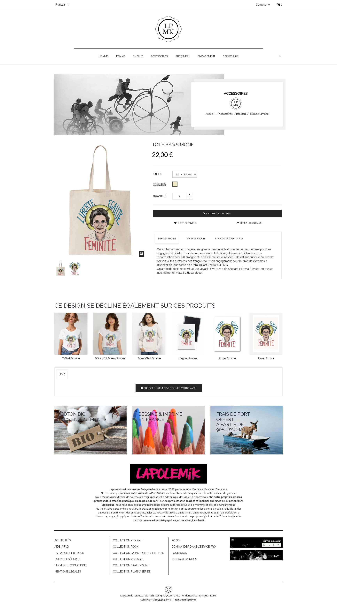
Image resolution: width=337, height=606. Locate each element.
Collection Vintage (127, 559)
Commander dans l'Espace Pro (193, 546)
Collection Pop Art (127, 540)
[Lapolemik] (168, 28)
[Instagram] (264, 545)
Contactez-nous (184, 559)
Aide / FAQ (61, 546)
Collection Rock (125, 546)
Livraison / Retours (229, 238)
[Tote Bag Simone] (60, 268)
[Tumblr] (269, 545)
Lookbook (179, 552)
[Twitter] (278, 545)
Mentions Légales (67, 571)
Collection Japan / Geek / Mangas (138, 552)
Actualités (62, 540)
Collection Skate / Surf (131, 565)
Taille (157, 174)
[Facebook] (273, 545)
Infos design (167, 238)
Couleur (160, 184)
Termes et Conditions (70, 565)
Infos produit (195, 238)
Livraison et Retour (69, 552)
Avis (62, 374)
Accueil (210, 113)
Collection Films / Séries (131, 571)
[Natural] (175, 184)
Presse (176, 540)
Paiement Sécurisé (67, 559)
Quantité (159, 196)
